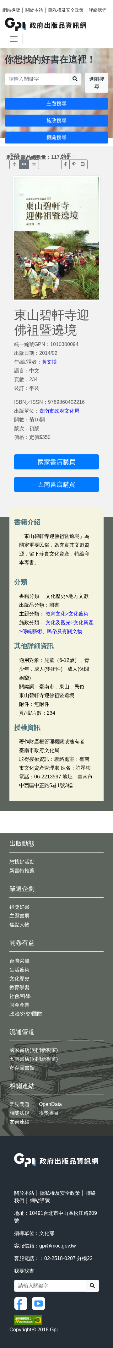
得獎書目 (49, 1113)
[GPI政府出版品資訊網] (46, 24)
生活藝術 (19, 969)
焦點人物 (19, 924)
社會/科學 (20, 996)
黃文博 (49, 362)
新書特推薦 (22, 870)
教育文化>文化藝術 (67, 613)
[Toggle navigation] (14, 39)
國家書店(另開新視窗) (33, 1050)
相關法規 (19, 1113)
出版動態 (22, 843)
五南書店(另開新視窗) (33, 1059)
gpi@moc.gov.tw (57, 1245)
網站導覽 (11, 10)
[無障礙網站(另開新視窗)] (28, 1319)
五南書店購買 (56, 484)
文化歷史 (19, 978)
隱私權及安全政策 (65, 10)
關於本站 (34, 10)
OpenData (50, 1104)
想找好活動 (22, 861)
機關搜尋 (56, 137)
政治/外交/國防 (25, 1013)
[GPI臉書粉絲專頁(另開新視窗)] (22, 1303)
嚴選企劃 (22, 888)
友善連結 (19, 1121)
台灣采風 (19, 961)
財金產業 (19, 1005)
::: (16, 1149)
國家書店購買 (56, 461)
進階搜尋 (96, 82)
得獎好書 (19, 907)
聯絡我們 (97, 10)
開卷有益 (22, 942)
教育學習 (19, 987)
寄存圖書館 (22, 1067)
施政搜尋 (56, 120)
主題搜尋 (56, 103)
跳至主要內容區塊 (17, 3)
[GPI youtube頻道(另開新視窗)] (40, 1303)
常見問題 (19, 1104)
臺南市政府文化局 (59, 411)
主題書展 (19, 915)
